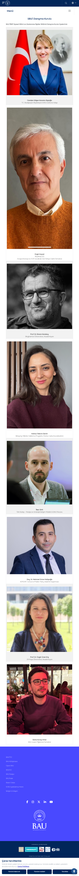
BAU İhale (9, 778)
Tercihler (65, 871)
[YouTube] (51, 803)
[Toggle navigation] (69, 11)
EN (75, 2)
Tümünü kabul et (14, 871)
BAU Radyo (10, 774)
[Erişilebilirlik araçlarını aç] (74, 871)
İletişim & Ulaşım (12, 791)
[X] (39, 803)
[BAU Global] (21, 849)
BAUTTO (9, 757)
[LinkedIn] (45, 803)
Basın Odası (10, 783)
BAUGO (9, 770)
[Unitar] (47, 849)
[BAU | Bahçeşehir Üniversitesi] (7, 3)
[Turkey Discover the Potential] (31, 849)
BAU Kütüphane (12, 761)
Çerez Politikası (23, 866)
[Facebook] (27, 803)
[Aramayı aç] (66, 3)
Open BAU (10, 766)
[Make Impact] (41, 849)
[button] (3, 3)
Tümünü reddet (39, 871)
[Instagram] (33, 803)
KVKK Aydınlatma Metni (14, 787)
